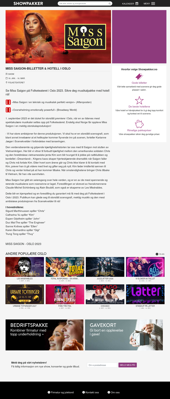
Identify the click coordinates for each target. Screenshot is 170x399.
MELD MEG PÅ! (127, 364)
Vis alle (161, 254)
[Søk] (136, 3)
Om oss (115, 392)
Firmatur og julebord (62, 392)
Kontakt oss (92, 392)
